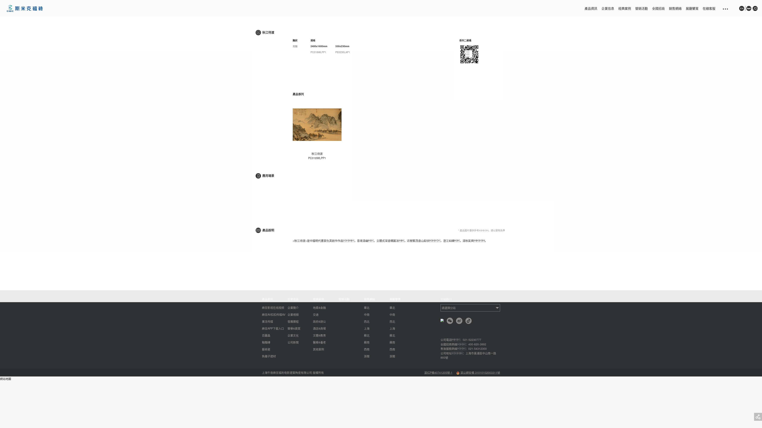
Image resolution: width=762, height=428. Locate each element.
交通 (315, 314)
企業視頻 (293, 314)
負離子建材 (269, 356)
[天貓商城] (748, 8)
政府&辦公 (319, 321)
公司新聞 (293, 342)
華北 (366, 308)
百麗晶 (266, 335)
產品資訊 (591, 8)
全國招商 (658, 8)
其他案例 (318, 349)
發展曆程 (293, 321)
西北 (366, 321)
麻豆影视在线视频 (273, 308)
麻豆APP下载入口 (273, 328)
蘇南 (366, 342)
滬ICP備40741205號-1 (438, 372)
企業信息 (607, 8)
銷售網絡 (675, 8)
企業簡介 (293, 308)
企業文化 (293, 335)
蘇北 (366, 335)
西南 (366, 349)
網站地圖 (5, 379)
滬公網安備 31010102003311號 (480, 372)
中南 (366, 314)
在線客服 (709, 8)
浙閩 (366, 356)
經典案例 (624, 8)
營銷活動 (641, 8)
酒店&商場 (319, 328)
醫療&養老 (319, 342)
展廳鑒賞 (692, 8)
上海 (366, 328)
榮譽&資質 (294, 328)
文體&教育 (319, 335)
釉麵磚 (266, 342)
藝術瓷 (266, 349)
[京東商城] (754, 10)
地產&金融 (319, 308)
